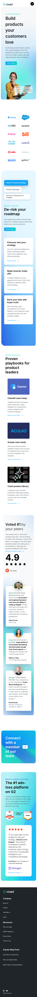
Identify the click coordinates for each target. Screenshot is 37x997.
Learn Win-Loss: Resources (10, 954)
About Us (5, 903)
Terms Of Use (7, 941)
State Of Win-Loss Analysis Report (12, 965)
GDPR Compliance (8, 931)
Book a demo (11, 63)
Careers (5, 907)
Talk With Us (6, 912)
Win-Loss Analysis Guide (10, 959)
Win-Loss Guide (7, 927)
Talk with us (25, 747)
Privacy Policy (7, 936)
